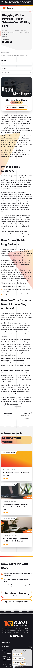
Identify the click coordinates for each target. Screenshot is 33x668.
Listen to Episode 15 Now (16, 4)
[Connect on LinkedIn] (16, 636)
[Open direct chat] (29, 647)
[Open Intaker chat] (14, 667)
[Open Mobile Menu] (28, 8)
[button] (16, 108)
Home (2, 52)
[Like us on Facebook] (11, 636)
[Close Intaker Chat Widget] (31, 647)
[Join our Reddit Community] (22, 636)
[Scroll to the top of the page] (3, 665)
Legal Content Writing (8, 32)
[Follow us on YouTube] (19, 636)
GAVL (16, 32)
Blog (6, 52)
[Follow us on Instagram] (14, 636)
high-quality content (11, 404)
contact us (18, 406)
